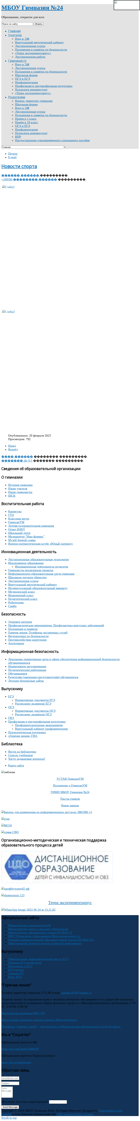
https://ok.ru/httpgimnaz (16, 1062)
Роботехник (16, 602)
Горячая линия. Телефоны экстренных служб (37, 632)
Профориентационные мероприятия (39, 725)
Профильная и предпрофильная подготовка (37, 721)
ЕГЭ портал (16, 969)
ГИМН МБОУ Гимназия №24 (70, 792)
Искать (38, 24)
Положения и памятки (23, 629)
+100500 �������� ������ (29, 179)
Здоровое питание (20, 621)
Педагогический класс (23, 599)
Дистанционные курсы (23, 581)
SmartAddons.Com (110, 1110)
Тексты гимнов (70, 798)
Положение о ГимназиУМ (70, 785)
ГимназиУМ (16, 522)
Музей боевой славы (22, 540)
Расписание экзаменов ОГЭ (33, 714)
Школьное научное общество (27, 577)
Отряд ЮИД (16, 529)
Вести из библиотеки (22, 751)
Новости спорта (19, 166)
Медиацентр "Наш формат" (26, 536)
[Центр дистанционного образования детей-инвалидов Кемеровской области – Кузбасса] (57, 882)
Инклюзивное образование (26, 563)
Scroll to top (9, 1117)
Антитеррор (16, 643)
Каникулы (15, 511)
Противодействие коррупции (27, 639)
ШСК (11, 495)
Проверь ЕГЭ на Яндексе (24, 962)
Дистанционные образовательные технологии (38, 559)
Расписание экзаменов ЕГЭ (33, 703)
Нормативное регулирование (27, 666)
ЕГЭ (11, 696)
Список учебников (20, 755)
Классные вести (18, 518)
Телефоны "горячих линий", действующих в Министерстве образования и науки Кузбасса (61, 1026)
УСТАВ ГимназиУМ (70, 778)
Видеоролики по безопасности (28, 636)
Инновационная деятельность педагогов (41, 566)
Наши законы (70, 805)
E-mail (12, 157)
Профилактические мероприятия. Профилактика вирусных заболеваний (56, 625)
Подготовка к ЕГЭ (20, 966)
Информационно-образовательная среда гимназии (41, 573)
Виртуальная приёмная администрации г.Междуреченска (39, 1020)
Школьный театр (19, 533)
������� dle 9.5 (16, 460)
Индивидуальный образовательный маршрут (37, 588)
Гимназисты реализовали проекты (30, 570)
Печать (12, 153)
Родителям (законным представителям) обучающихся (43, 677)
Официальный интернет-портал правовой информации (44, 943)
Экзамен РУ (16, 973)
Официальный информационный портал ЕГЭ (38, 959)
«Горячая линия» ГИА (22, 736)
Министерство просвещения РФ (29, 925)
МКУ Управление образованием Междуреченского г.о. (44, 936)
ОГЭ (11, 707)
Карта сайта (16, 765)
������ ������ (20, 175)
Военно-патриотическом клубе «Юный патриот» (40, 543)
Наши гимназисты (20, 492)
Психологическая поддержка (27, 732)
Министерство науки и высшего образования (38, 929)
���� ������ (17, 456)
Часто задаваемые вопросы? (26, 758)
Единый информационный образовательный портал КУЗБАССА (51, 939)
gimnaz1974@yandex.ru (76, 992)
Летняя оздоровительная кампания (31, 525)
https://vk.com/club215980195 (20, 1049)
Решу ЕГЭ (15, 977)
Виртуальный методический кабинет (32, 584)
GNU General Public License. (75, 1114)
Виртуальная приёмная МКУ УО (23, 1013)
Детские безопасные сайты (26, 680)
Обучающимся (17, 673)
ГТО (11, 515)
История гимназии (20, 485)
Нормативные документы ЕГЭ (35, 700)
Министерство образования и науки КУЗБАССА (40, 932)
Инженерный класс (21, 595)
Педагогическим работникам (27, 670)
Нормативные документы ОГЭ (35, 710)
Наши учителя (17, 488)
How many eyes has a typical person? (24, 1101)
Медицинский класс (21, 591)
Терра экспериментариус (70, 902)
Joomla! (6, 1114)
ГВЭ (11, 718)
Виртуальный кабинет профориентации (41, 728)
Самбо (12, 606)
